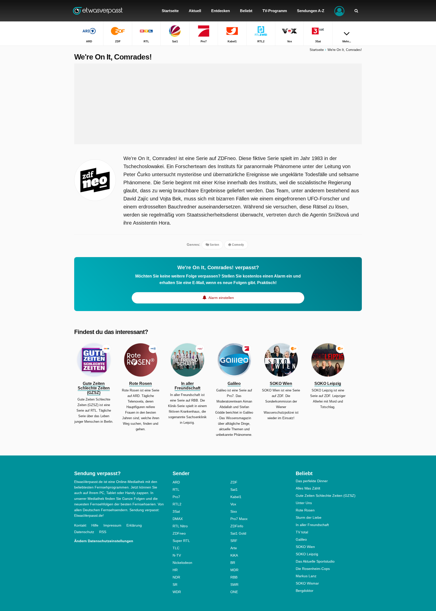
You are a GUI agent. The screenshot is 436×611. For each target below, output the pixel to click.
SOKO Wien (305, 547)
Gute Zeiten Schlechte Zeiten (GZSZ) (326, 496)
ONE (234, 592)
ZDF (233, 482)
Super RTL (181, 541)
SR (175, 585)
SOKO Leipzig (307, 554)
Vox (233, 504)
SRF (233, 541)
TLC (176, 548)
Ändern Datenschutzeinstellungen (103, 541)
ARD (176, 482)
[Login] (339, 10)
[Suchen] (356, 10)
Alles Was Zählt (308, 488)
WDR (177, 592)
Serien (214, 245)
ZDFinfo (236, 526)
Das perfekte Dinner (312, 481)
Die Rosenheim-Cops (313, 569)
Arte (233, 548)
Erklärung (134, 525)
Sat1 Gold (238, 533)
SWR (234, 585)
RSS (102, 532)
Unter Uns (304, 503)
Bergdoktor (304, 591)
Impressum (112, 525)
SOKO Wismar (307, 583)
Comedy (237, 245)
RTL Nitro (180, 526)
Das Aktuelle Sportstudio (315, 561)
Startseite (317, 50)
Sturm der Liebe (308, 517)
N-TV (177, 555)
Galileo (301, 539)
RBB (233, 577)
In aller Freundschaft (312, 525)
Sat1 (234, 489)
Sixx (233, 511)
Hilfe (94, 525)
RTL (176, 489)
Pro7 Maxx (239, 519)
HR (175, 570)
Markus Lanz (306, 576)
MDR (234, 570)
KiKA (234, 555)
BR (232, 563)
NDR (176, 577)
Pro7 (176, 497)
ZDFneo (179, 533)
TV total (302, 532)
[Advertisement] (218, 104)
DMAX (178, 519)
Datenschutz (84, 532)
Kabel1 (235, 497)
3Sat (176, 511)
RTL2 (177, 504)
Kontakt (80, 525)
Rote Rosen (305, 510)
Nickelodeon (182, 563)
